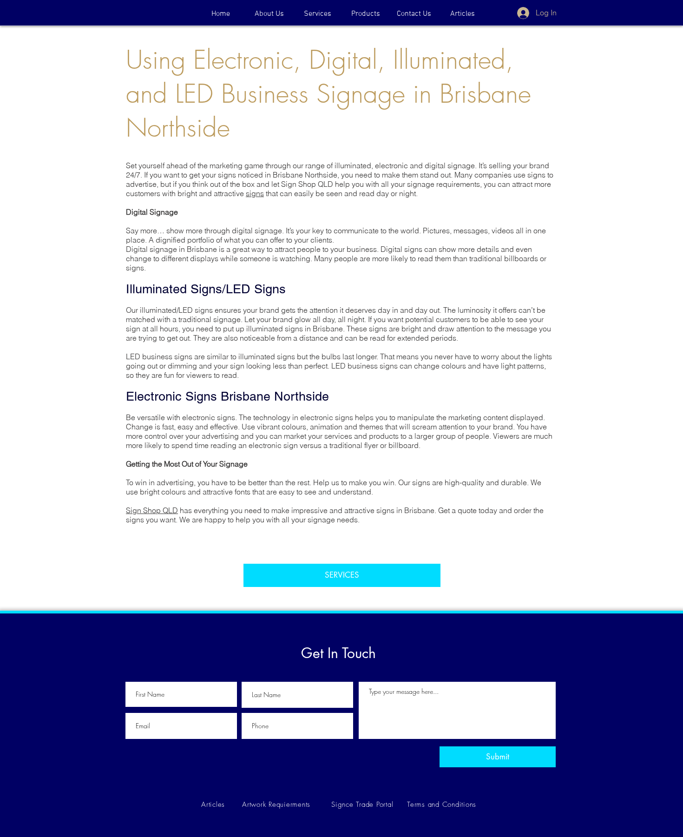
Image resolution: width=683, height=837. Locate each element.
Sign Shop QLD (152, 510)
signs (255, 193)
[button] (366, 14)
